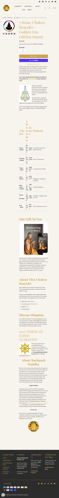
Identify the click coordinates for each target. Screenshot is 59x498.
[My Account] (49, 8)
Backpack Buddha (12, 495)
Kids (23, 10)
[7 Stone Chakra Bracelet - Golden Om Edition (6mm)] (9, 26)
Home (4, 17)
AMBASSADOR (7, 460)
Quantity (21, 47)
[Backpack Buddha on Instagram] (45, 1)
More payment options (33, 64)
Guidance (17, 6)
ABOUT (5, 458)
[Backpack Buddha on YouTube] (55, 1)
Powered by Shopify (22, 495)
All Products (17, 17)
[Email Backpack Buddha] (39, 1)
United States (9, 483)
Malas (37, 6)
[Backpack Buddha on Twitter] (52, 1)
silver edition (32, 79)
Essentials (28, 6)
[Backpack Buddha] (6, 8)
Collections (10, 17)
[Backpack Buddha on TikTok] (49, 1)
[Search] (45, 8)
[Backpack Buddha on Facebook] (42, 1)
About (29, 10)
